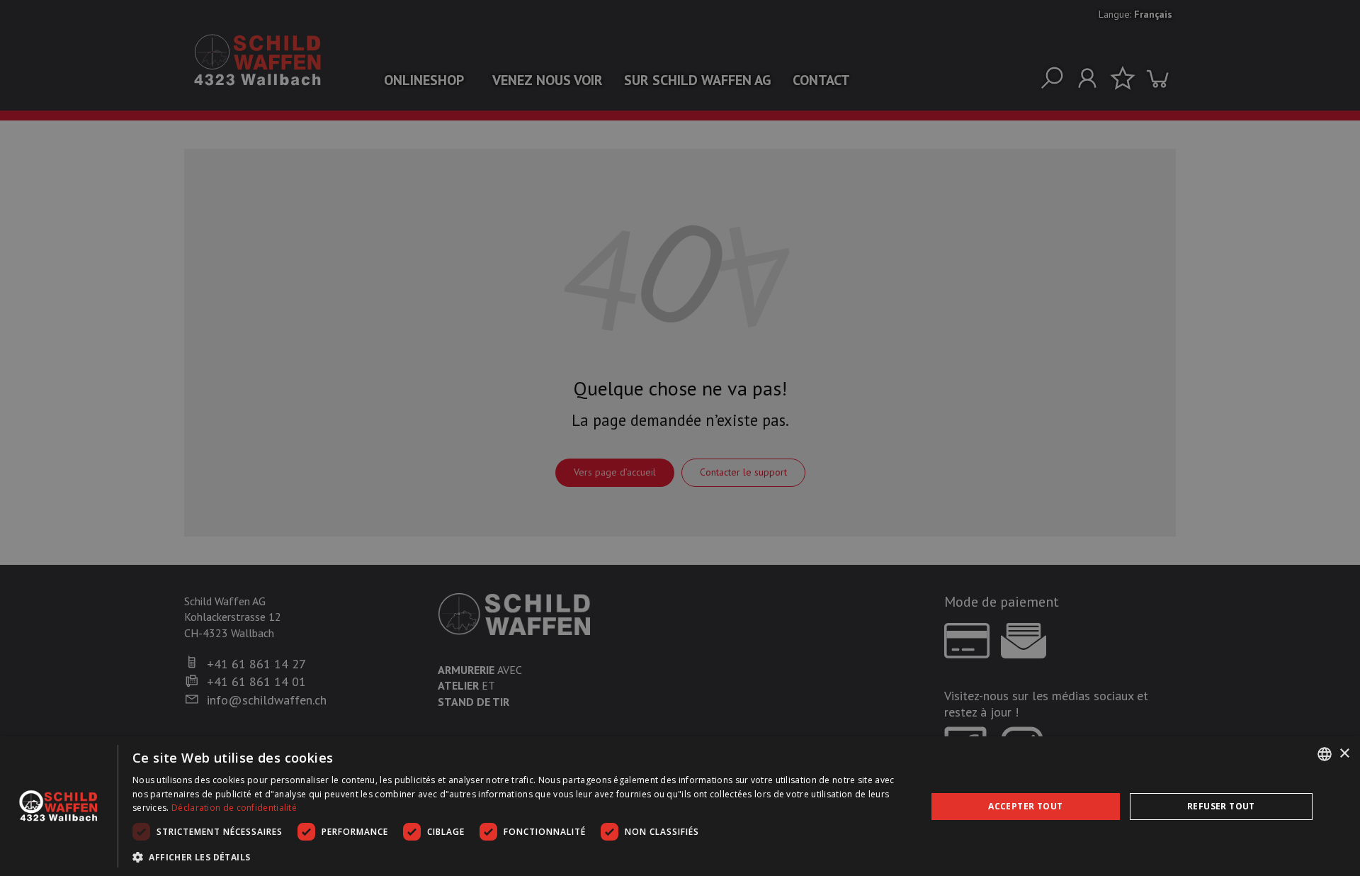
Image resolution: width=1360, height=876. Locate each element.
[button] (517, 856)
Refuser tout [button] (1221, 806)
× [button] (1344, 753)
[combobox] (1325, 754)
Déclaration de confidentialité (234, 808)
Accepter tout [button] (1025, 806)
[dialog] (680, 806)
